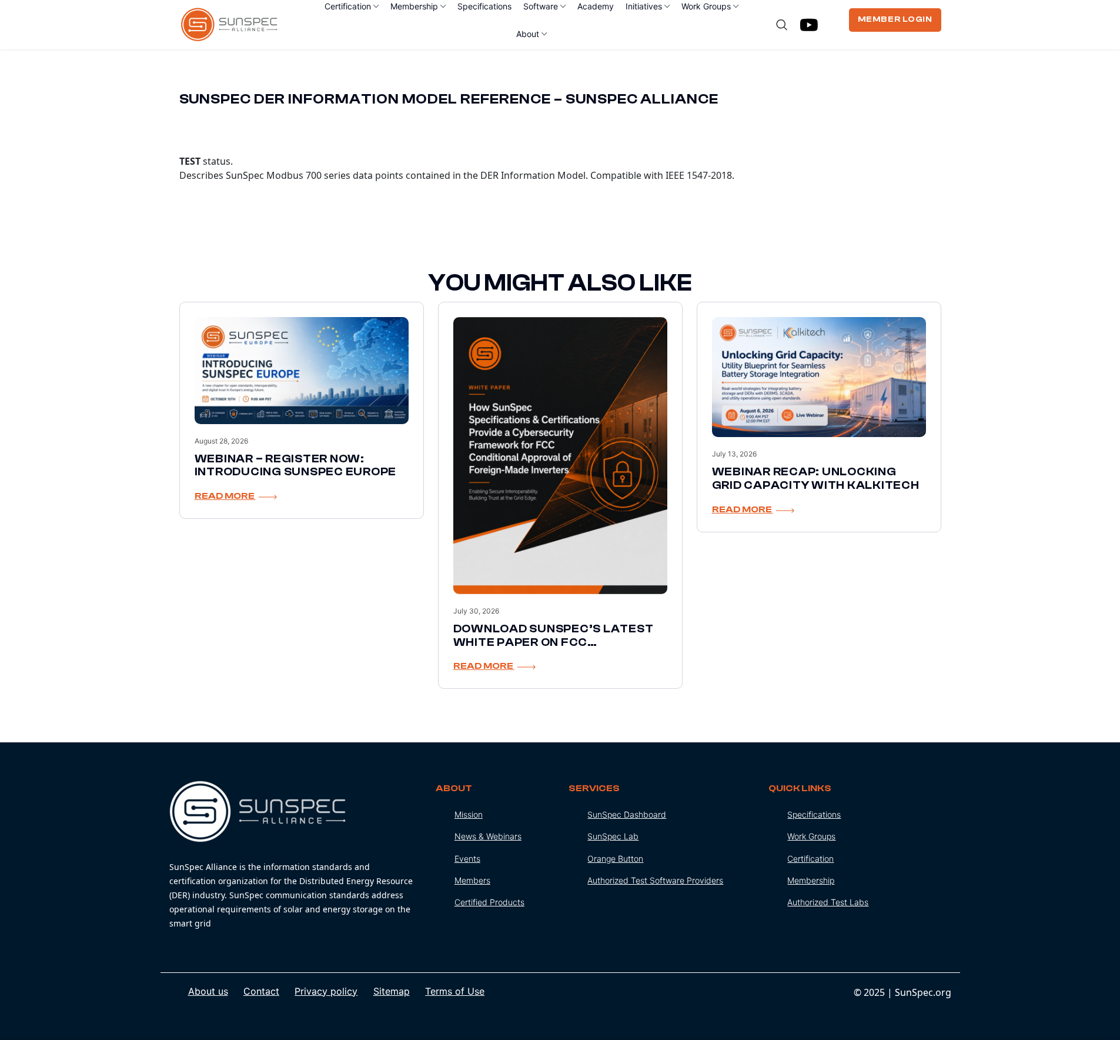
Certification (810, 859)
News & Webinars (487, 836)
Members (472, 880)
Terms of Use (454, 991)
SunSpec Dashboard (626, 814)
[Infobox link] (293, 856)
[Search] (782, 24)
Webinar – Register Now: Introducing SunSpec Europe (296, 465)
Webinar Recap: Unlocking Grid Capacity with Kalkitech (816, 478)
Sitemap (391, 991)
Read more (225, 496)
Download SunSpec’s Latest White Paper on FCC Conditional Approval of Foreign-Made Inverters (553, 648)
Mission (468, 814)
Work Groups (811, 836)
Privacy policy (326, 991)
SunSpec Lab (612, 836)
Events (467, 859)
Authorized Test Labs (827, 902)
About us (208, 991)
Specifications (814, 814)
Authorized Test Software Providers (655, 880)
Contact (261, 991)
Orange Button (615, 859)
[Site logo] (229, 23)
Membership (810, 880)
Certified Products (489, 902)
